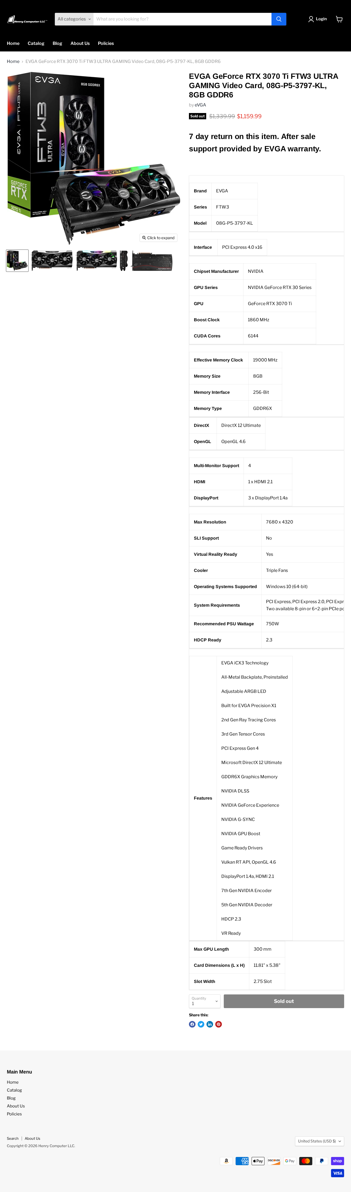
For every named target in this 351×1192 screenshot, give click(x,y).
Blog (57, 43)
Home (13, 43)
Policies (106, 43)
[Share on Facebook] (192, 1024)
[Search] (278, 19)
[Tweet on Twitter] (201, 1024)
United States (317, 1141)
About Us (80, 43)
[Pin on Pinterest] (218, 1024)
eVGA (200, 105)
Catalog (36, 43)
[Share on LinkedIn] (209, 1024)
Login (321, 18)
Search (13, 1138)
